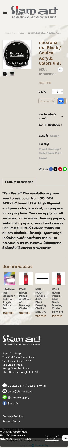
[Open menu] (5, 12)
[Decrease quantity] (53, 91)
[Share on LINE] (65, 169)
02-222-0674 (16, 386)
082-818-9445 (37, 386)
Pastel (21, 32)
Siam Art (13, 403)
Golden (54, 136)
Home (8, 32)
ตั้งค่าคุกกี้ (52, 437)
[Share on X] (55, 169)
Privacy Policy (20, 438)
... (14, 32)
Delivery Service (12, 416)
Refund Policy (11, 421)
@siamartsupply (18, 397)
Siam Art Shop (11, 354)
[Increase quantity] (62, 91)
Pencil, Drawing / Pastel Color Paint (50, 151)
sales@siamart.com (20, 391)
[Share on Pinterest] (60, 169)
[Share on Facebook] (51, 169)
